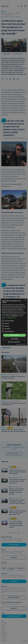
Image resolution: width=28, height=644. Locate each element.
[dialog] (14, 322)
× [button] (25, 300)
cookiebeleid (14, 315)
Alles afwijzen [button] (14, 338)
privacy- (8, 315)
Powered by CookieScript (21, 344)
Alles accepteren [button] (14, 335)
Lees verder (20, 315)
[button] (14, 317)
